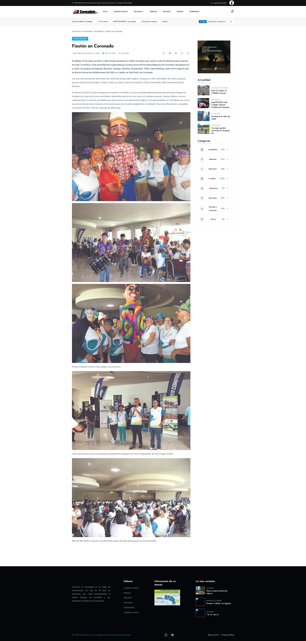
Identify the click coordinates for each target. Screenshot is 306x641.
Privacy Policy (227, 634)
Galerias (180, 11)
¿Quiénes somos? (131, 588)
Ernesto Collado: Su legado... (110, 21)
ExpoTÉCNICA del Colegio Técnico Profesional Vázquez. (220, 105)
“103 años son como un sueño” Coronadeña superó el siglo (97, 3)
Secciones (138, 11)
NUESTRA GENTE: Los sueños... (153, 21)
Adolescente (223, 21)
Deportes (210, 600)
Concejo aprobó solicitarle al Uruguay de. (220, 130)
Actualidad (212, 21)
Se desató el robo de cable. (220, 117)
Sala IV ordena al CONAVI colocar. (219, 91)
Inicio (105, 11)
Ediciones (167, 11)
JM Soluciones (124, 634)
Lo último (224, 88)
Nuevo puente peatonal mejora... (83, 21)
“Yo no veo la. (212, 614)
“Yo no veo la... (131, 21)
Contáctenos (194, 11)
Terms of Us (213, 634)
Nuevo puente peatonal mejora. (216, 592)
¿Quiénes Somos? (120, 11)
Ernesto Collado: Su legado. (218, 603)
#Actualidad (80, 39)
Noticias (153, 11)
